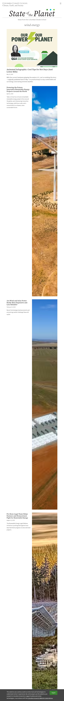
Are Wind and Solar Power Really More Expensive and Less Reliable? (17, 303)
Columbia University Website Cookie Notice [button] (40, 698)
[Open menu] (61, 3)
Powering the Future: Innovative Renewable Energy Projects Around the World (18, 89)
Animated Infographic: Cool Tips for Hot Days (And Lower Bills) (30, 70)
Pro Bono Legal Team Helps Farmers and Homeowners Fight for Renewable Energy (17, 516)
